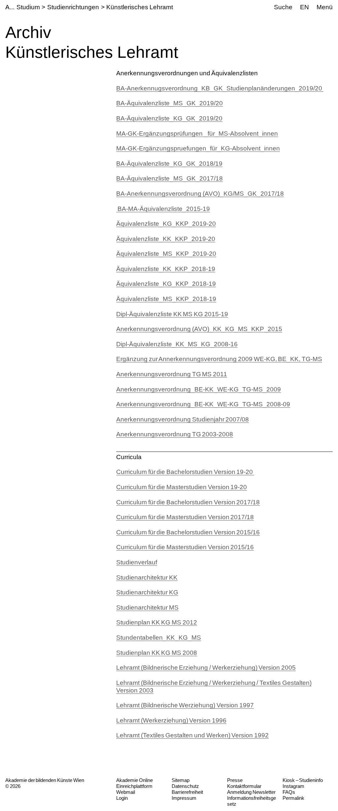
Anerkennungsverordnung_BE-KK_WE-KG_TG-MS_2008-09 (203, 404)
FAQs (289, 792)
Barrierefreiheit (187, 792)
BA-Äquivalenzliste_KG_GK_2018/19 (169, 163)
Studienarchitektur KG (147, 592)
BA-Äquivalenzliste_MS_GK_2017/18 (169, 178)
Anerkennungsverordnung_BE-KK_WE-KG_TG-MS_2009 (198, 389)
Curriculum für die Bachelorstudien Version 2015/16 (188, 532)
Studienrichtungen (73, 7)
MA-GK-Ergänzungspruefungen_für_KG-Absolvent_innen (198, 148)
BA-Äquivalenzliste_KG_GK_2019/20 (169, 118)
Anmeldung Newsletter (251, 792)
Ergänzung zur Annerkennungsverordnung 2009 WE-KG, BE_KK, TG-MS (219, 358)
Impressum (184, 798)
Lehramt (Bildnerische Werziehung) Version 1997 (185, 705)
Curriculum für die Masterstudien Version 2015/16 (185, 547)
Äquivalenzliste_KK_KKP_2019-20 (165, 238)
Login (122, 798)
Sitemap (180, 780)
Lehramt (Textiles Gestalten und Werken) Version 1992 (192, 735)
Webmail (125, 792)
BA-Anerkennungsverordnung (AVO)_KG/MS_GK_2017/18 (200, 193)
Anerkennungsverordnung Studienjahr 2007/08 (182, 419)
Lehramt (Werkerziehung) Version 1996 (171, 720)
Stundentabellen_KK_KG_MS (158, 637)
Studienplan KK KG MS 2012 (156, 622)
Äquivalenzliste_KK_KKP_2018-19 (165, 268)
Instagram (293, 786)
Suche (283, 7)
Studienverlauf (136, 562)
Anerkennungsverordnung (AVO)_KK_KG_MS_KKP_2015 (199, 328)
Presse (235, 780)
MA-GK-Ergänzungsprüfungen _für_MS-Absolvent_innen (197, 133)
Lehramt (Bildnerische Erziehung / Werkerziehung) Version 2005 (206, 667)
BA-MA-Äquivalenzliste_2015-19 (163, 208)
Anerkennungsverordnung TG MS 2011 (171, 374)
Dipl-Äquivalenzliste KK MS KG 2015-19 (172, 314)
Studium (28, 7)
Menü (325, 7)
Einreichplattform (134, 786)
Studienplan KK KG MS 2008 (156, 652)
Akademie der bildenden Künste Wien (44, 780)
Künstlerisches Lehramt (139, 7)
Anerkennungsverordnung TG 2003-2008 (174, 434)
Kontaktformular (244, 786)
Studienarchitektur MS (147, 607)
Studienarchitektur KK (147, 577)
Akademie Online (134, 780)
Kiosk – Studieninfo (303, 780)
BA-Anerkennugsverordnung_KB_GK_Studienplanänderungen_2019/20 (219, 88)
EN (304, 7)
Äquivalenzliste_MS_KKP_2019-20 (166, 253)
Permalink (293, 798)
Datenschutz (185, 786)
